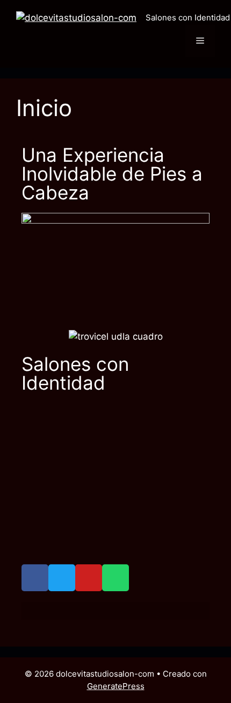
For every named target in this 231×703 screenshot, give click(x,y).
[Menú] (200, 41)
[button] (32, 484)
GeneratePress (116, 686)
